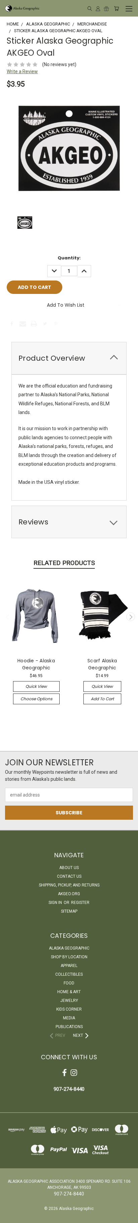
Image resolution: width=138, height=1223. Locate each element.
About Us (69, 867)
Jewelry (69, 1000)
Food (69, 983)
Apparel (69, 965)
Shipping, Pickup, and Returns (69, 885)
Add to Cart (102, 699)
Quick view (36, 686)
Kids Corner (69, 1009)
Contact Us (69, 876)
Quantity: (69, 258)
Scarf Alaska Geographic (102, 664)
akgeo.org (69, 893)
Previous (7, 616)
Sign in (56, 902)
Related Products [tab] (64, 563)
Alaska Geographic (69, 948)
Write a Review (22, 71)
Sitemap (69, 911)
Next (130, 616)
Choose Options (36, 699)
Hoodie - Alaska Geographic (36, 664)
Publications (69, 1026)
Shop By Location (69, 957)
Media (69, 1018)
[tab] (69, 358)
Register (80, 902)
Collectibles (69, 974)
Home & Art (69, 991)
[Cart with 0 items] (116, 8)
